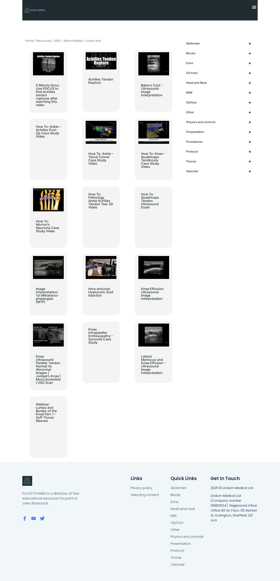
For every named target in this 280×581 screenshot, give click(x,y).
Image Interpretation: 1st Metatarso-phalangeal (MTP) (47, 295)
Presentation (218, 131)
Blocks (218, 53)
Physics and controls (218, 122)
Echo (218, 63)
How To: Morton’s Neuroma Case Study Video (47, 226)
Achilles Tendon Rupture (100, 81)
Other (218, 112)
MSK (57, 41)
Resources (44, 41)
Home (29, 41)
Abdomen (218, 43)
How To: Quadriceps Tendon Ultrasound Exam (150, 200)
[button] (254, 7)
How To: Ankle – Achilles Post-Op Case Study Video (48, 131)
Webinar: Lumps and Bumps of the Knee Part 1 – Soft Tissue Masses (46, 412)
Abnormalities (73, 41)
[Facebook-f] (24, 518)
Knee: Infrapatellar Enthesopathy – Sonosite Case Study (100, 335)
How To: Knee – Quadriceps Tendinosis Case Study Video (153, 160)
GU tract (218, 72)
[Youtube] (33, 518)
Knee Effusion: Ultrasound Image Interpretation (152, 294)
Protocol (218, 151)
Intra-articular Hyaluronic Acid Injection (100, 292)
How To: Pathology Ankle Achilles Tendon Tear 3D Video (100, 200)
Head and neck (183, 508)
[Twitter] (42, 518)
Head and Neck (218, 82)
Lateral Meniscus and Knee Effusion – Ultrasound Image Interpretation (153, 364)
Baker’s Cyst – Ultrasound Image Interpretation (152, 90)
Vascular (218, 171)
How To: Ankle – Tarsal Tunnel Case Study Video (100, 158)
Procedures (218, 141)
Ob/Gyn (218, 102)
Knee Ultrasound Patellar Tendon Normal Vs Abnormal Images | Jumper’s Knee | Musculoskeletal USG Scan (48, 369)
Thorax (218, 161)
